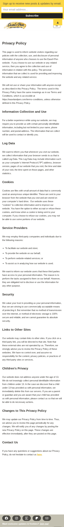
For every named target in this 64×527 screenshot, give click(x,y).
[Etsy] (26, 518)
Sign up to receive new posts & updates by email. (32, 3)
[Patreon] (37, 518)
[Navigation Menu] (56, 25)
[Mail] (47, 518)
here (39, 454)
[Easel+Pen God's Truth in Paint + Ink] (15, 25)
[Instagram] (16, 518)
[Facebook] (6, 518)
